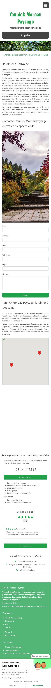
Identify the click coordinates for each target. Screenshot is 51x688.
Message (5, 274)
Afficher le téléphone (27, 570)
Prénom (5, 236)
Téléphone (6, 255)
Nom (4, 226)
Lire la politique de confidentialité (13, 678)
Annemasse (15, 318)
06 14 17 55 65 (26, 469)
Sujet (4, 264)
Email (4, 245)
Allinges (40, 316)
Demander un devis (9, 603)
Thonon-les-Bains (27, 318)
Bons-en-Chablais (16, 321)
